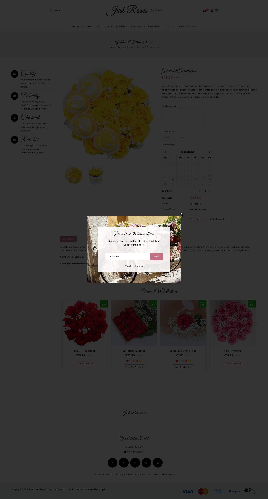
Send (156, 256)
